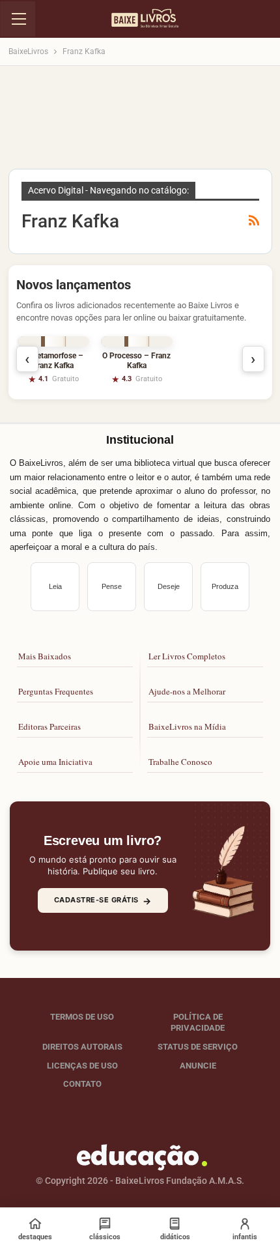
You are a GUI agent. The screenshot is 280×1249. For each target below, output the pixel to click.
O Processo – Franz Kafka (136, 360)
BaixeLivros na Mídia (187, 726)
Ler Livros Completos (186, 656)
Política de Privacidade (198, 1022)
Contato (82, 1084)
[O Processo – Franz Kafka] (137, 341)
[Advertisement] (140, 121)
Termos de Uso (82, 1017)
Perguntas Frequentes (55, 691)
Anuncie (198, 1065)
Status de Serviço (198, 1047)
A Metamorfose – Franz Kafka (53, 360)
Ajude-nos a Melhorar (186, 691)
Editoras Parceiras (49, 726)
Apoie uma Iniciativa (55, 762)
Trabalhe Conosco (180, 762)
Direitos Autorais (82, 1047)
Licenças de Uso (82, 1065)
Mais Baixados (44, 656)
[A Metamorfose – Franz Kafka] (53, 341)
